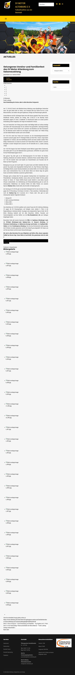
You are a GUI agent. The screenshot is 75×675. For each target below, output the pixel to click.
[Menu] (6, 19)
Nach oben (6, 629)
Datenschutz (6, 646)
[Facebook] (56, 4)
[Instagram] (62, 4)
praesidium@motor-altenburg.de (28, 657)
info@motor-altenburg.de (27, 663)
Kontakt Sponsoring (8, 652)
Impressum (6, 643)
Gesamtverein (13, 247)
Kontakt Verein (6, 649)
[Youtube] (59, 4)
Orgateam (5, 655)
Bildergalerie (9, 79)
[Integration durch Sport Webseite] (64, 643)
